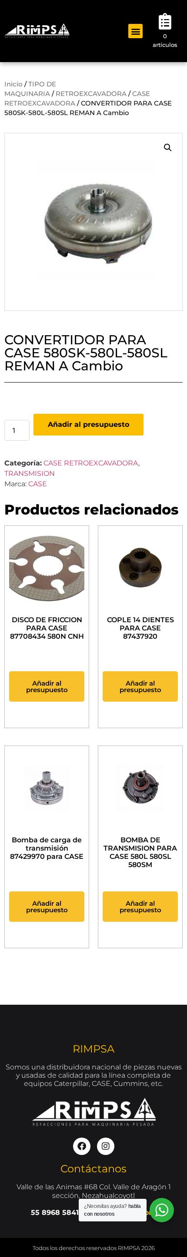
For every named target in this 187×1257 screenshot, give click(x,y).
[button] (135, 31)
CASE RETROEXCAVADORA (90, 463)
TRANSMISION (29, 473)
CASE (37, 484)
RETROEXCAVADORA (91, 94)
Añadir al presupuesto (88, 424)
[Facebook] (81, 1146)
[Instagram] (105, 1146)
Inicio (13, 84)
